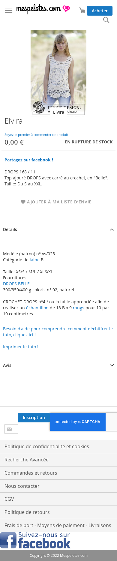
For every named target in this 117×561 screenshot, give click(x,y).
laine (34, 259)
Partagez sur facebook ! (28, 160)
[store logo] (43, 9)
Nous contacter (22, 486)
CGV (9, 499)
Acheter (100, 11)
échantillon (37, 307)
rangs (78, 307)
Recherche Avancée (26, 459)
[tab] (58, 229)
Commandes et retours (30, 473)
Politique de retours (27, 512)
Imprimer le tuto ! (20, 347)
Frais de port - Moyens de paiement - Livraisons (57, 525)
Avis (7, 365)
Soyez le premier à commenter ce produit (36, 134)
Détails (10, 229)
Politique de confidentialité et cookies (46, 446)
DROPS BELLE (16, 283)
